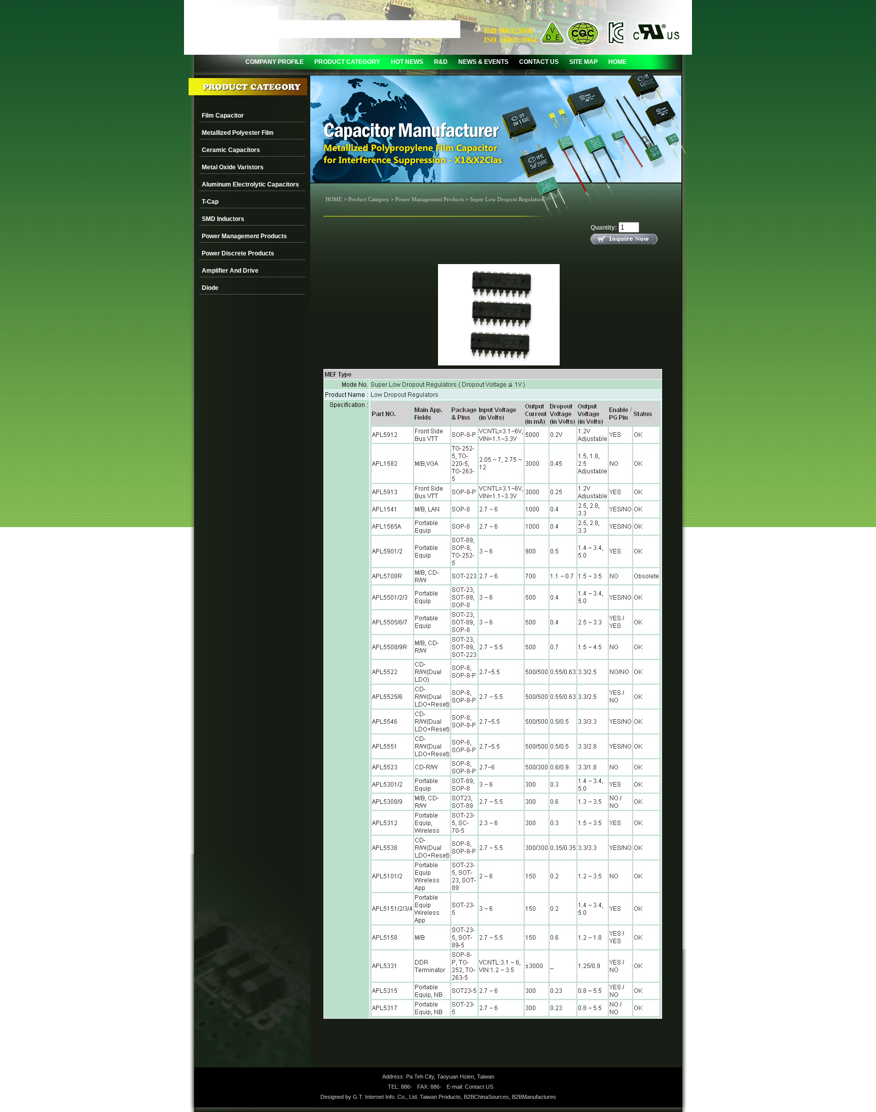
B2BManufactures (534, 1097)
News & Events (483, 61)
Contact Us (539, 61)
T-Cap (210, 201)
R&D (441, 61)
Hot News (407, 61)
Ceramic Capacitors (231, 150)
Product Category (347, 61)
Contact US (479, 1087)
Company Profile (274, 61)
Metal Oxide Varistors (233, 167)
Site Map (583, 61)
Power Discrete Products (238, 253)
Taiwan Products (440, 1097)
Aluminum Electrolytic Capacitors (250, 184)
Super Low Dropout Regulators (506, 199)
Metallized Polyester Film (238, 132)
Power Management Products (244, 236)
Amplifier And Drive (230, 270)
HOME (617, 61)
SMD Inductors (223, 219)
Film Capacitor (223, 115)
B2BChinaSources (486, 1097)
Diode (210, 287)
